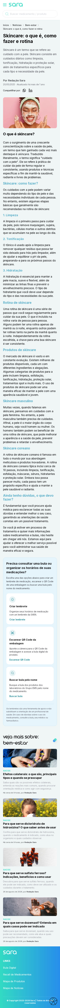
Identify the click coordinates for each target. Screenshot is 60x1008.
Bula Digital (9, 967)
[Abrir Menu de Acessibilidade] (53, 1001)
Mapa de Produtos (14, 981)
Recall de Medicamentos (17, 974)
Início (6, 25)
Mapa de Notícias (13, 988)
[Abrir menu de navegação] (4, 4)
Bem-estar (30, 25)
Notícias (17, 25)
